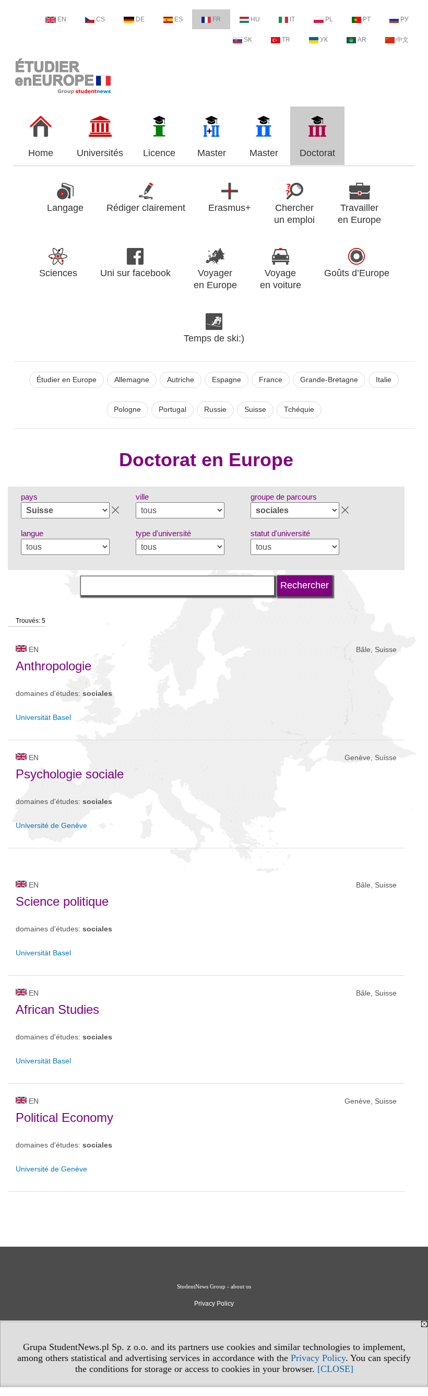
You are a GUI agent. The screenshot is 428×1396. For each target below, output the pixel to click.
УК (324, 39)
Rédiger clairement (145, 208)
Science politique (62, 901)
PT (367, 19)
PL (329, 19)
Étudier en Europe (67, 380)
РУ (404, 19)
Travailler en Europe (359, 214)
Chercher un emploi (294, 214)
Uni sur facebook (135, 273)
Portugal (172, 409)
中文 (402, 39)
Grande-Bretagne (329, 380)
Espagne (226, 380)
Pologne (127, 409)
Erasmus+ (229, 208)
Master (211, 153)
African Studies (57, 1009)
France (270, 380)
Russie (215, 409)
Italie (383, 380)
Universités (100, 153)
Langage (65, 208)
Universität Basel (43, 717)
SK (248, 39)
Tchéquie (299, 409)
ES (178, 19)
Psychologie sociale (70, 774)
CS (100, 19)
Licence (159, 153)
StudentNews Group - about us (214, 1286)
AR (362, 39)
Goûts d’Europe (356, 273)
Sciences (58, 273)
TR (286, 39)
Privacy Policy (318, 1358)
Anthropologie (53, 666)
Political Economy (64, 1117)
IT (292, 19)
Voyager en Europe (215, 279)
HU (255, 19)
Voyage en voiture (280, 279)
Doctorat (317, 153)
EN (61, 19)
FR (216, 19)
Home (40, 153)
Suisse (255, 409)
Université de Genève (51, 825)
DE (140, 19)
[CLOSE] (335, 1369)
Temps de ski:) (214, 338)
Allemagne (131, 380)
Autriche (180, 380)
